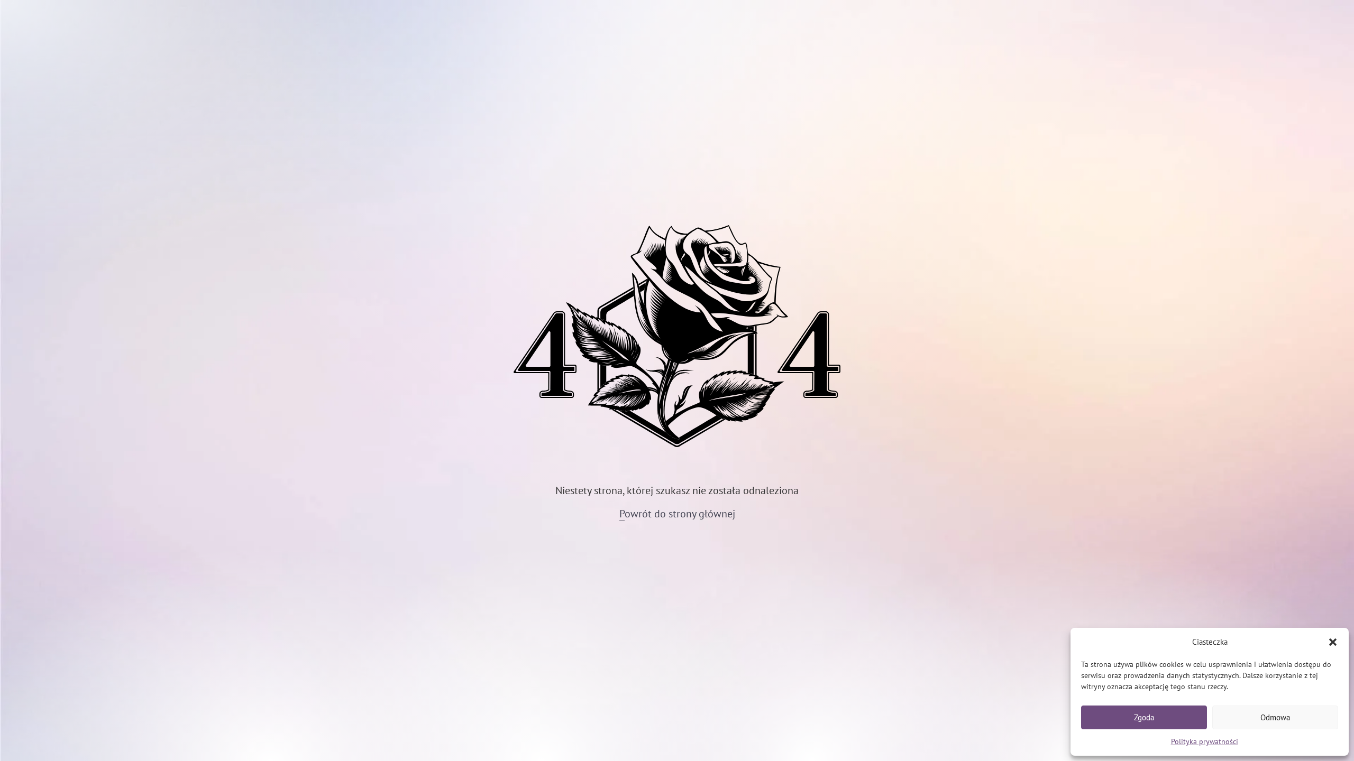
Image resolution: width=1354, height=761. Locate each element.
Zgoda (1144, 717)
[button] (1333, 642)
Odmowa (1275, 717)
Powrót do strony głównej (677, 513)
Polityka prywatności (1204, 741)
